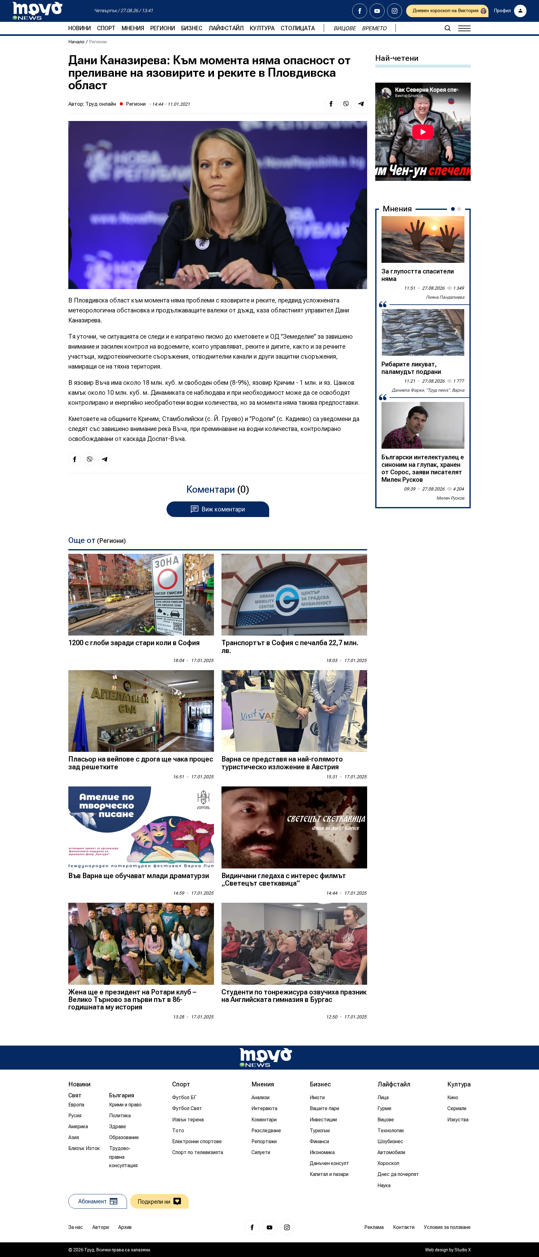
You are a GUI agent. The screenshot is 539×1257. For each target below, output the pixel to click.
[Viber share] (346, 104)
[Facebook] (359, 10)
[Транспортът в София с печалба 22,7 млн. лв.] (294, 595)
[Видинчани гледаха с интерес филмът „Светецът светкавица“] (294, 827)
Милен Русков (450, 498)
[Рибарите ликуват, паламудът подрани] (422, 332)
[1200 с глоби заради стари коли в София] (141, 595)
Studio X (462, 1249)
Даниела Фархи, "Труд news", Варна (428, 390)
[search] (447, 28)
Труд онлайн (100, 104)
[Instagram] (394, 10)
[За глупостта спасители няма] (422, 239)
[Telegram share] (361, 104)
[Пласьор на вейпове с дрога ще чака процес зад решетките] (141, 711)
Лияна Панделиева (445, 297)
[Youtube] (377, 10)
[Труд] (266, 1057)
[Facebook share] (331, 104)
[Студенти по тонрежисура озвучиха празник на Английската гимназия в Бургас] (294, 944)
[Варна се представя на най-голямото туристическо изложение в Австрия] (294, 711)
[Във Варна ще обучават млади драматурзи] (141, 827)
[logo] (37, 11)
